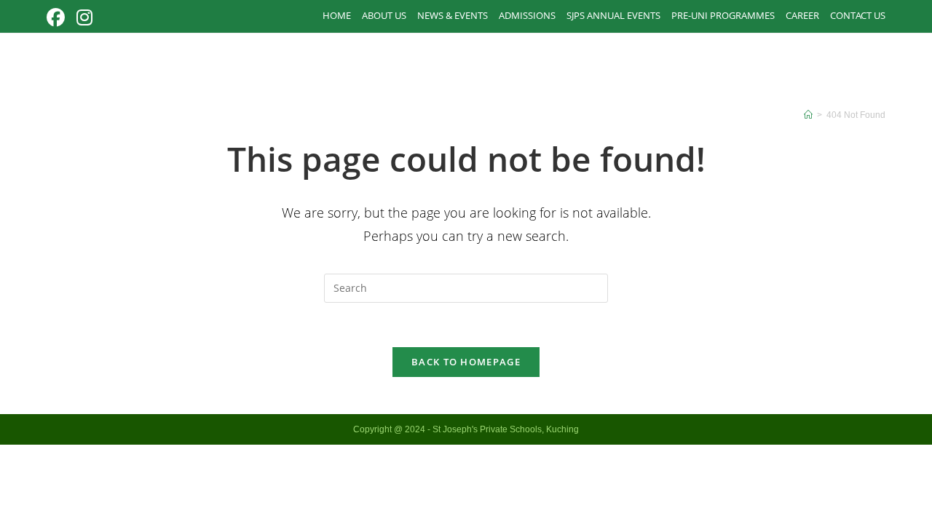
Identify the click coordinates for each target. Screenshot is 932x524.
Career (802, 15)
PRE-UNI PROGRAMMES (723, 15)
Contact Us (857, 15)
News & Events (452, 15)
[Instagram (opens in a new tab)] (84, 18)
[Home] (808, 115)
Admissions (527, 15)
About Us (384, 15)
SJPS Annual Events (613, 15)
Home (337, 15)
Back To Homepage (466, 361)
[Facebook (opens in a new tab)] (59, 18)
